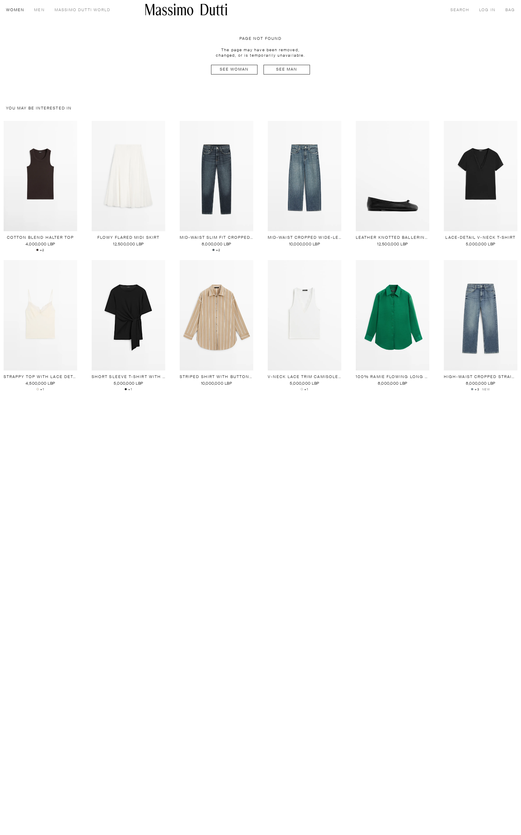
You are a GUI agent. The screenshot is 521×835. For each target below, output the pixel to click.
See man (287, 69)
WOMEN (15, 10)
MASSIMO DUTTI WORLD (83, 10)
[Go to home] (186, 9)
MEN (39, 10)
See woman (234, 69)
